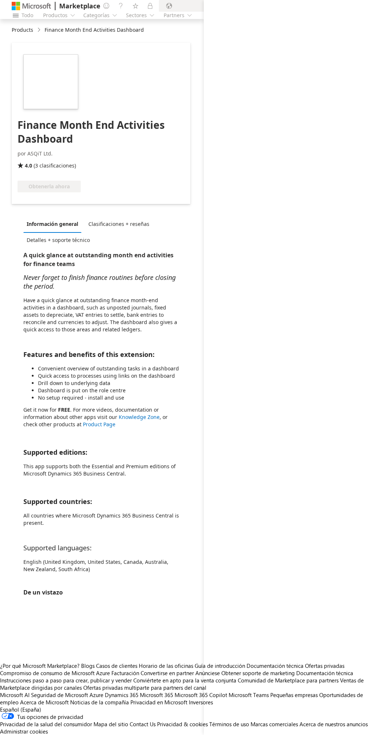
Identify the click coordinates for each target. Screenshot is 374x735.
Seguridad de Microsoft (59, 695)
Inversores (201, 702)
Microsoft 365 (156, 695)
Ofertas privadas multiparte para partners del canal (144, 687)
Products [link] (22, 29)
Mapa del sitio (111, 724)
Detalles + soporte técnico (58, 239)
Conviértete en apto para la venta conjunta (184, 680)
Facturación (125, 673)
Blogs (88, 665)
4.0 (28, 165)
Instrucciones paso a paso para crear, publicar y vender (66, 680)
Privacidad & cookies (182, 724)
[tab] (54, 224)
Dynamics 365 (121, 695)
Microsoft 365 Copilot (201, 695)
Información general (52, 223)
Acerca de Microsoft (44, 702)
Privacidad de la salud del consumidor (46, 724)
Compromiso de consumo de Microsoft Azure (55, 673)
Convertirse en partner (167, 673)
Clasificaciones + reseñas (118, 223)
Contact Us (143, 724)
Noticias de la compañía (99, 702)
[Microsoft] (31, 6)
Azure (96, 695)
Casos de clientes (116, 665)
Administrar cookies (24, 731)
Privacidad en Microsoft (158, 702)
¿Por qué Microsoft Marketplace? (40, 665)
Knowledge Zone (139, 416)
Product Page (99, 424)
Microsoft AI (15, 695)
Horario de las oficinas (166, 665)
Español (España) (20, 709)
